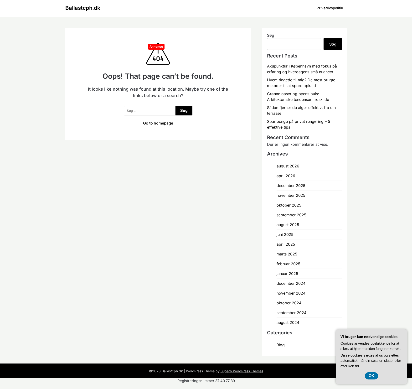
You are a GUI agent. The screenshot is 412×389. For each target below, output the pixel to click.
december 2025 (291, 185)
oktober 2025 (289, 205)
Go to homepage (158, 123)
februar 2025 (288, 263)
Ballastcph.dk (82, 8)
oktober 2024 (289, 303)
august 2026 (288, 166)
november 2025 (291, 195)
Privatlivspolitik (330, 8)
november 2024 (291, 293)
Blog (281, 344)
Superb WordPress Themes (242, 371)
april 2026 (286, 175)
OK (371, 376)
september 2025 (291, 215)
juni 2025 (285, 234)
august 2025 (288, 224)
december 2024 (291, 283)
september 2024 (291, 312)
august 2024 (288, 322)
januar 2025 (287, 273)
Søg (270, 35)
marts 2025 (287, 254)
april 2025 (286, 244)
